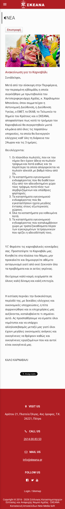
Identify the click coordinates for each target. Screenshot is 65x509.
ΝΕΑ (10, 17)
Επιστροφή (14, 29)
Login (27, 491)
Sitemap (36, 491)
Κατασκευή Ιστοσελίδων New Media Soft (32, 506)
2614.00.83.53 (32, 439)
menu (5, 4)
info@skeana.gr (32, 459)
